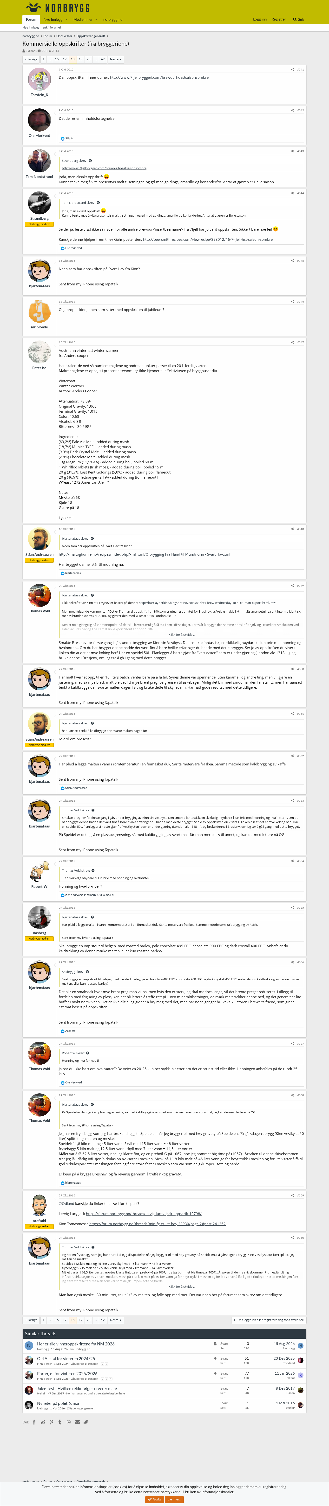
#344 (300, 193)
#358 (300, 1095)
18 (73, 59)
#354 (300, 861)
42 (103, 59)
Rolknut (290, 1378)
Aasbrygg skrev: (73, 971)
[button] (66, 19)
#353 (300, 800)
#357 (300, 1043)
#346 (300, 301)
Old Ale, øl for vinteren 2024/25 (66, 1359)
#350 (300, 669)
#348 (300, 529)
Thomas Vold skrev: (76, 810)
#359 (300, 1195)
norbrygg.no (113, 19)
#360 (300, 1237)
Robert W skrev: (73, 1053)
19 (81, 59)
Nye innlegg (53, 19)
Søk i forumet (52, 27)
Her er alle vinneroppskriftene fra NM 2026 (76, 1344)
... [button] (50, 59)
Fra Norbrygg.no (80, 1349)
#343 (300, 151)
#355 (300, 907)
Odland (30, 51)
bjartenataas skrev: (75, 538)
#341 (300, 69)
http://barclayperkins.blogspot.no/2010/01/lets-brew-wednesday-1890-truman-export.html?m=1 (208, 603)
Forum (31, 19)
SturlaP (290, 1407)
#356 (300, 962)
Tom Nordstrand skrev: (78, 202)
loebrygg (42, 1408)
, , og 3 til (89, 894)
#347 (300, 342)
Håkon (290, 1393)
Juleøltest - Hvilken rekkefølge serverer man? (77, 1389)
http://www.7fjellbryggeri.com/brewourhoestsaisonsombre (159, 77)
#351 (300, 713)
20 (89, 59)
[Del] (293, 69)
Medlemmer (82, 19)
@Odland (66, 1203)
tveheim (42, 1393)
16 (57, 59)
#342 (300, 110)
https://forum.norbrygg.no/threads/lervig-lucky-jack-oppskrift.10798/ (144, 1213)
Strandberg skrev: (74, 160)
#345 (300, 260)
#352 (300, 756)
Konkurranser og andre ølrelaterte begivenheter (96, 1393)
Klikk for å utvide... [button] (182, 634)
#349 (300, 585)
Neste (114, 59)
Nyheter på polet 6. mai (58, 1403)
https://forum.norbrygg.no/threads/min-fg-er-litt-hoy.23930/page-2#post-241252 (157, 1223)
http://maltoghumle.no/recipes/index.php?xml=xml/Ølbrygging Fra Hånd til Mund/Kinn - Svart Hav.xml (144, 554)
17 (65, 59)
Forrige (32, 59)
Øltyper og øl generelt (84, 1363)
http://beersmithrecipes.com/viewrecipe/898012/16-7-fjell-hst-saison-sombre (208, 239)
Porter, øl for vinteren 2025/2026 (67, 1374)
